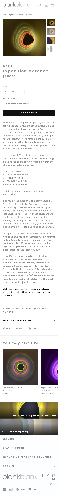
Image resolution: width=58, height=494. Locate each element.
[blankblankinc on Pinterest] (48, 475)
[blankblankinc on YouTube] (53, 478)
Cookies (9, 466)
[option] (24, 37)
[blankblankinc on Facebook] (42, 475)
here (10, 289)
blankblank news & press (17, 320)
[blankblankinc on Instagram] (53, 475)
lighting (12, 15)
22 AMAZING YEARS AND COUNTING (27, 457)
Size (5, 87)
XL (28, 91)
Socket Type (9, 99)
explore (9, 438)
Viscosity (37, 220)
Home (5, 15)
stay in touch (13, 448)
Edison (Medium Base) (17, 103)
